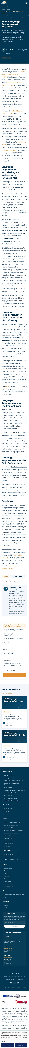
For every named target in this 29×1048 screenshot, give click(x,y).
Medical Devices (8, 868)
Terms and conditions (19, 976)
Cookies (11, 976)
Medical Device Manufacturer (11, 854)
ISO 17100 (6, 811)
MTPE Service (7, 846)
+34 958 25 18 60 (8, 957)
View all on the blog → (8, 693)
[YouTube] (18, 983)
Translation (7, 58)
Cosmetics (6, 873)
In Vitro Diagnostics (9, 884)
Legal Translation (8, 843)
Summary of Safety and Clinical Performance (12, 784)
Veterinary (6, 876)
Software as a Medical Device (11, 859)
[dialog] (14, 1039)
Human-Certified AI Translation (12, 822)
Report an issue (15, 973)
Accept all (20, 1045)
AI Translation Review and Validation (13, 830)
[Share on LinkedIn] (6, 581)
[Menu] (26, 3)
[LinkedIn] (11, 983)
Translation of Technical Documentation (14, 790)
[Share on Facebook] (14, 581)
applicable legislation (9, 150)
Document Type (7, 771)
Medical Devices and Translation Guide (14, 894)
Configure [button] (3, 1041)
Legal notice (19, 979)
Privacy (5, 976)
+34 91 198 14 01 (8, 938)
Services (5, 818)
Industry (5, 864)
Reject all (7, 1045)
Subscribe (14, 675)
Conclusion (7, 643)
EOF (3, 139)
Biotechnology (7, 878)
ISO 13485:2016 (8, 808)
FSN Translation (8, 795)
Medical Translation (9, 827)
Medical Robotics (8, 886)
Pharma (6, 870)
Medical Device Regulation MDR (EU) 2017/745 (13, 74)
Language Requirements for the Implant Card (12, 634)
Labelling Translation (9, 778)
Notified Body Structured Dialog (12, 800)
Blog (8, 9)
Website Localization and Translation (13, 780)
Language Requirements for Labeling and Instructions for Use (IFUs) (14, 625)
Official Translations (9, 841)
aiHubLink (6, 908)
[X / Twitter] (14, 983)
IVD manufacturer (8, 857)
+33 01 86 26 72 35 (8, 948)
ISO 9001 (6, 814)
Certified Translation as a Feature (12, 825)
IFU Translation (8, 775)
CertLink (6, 905)
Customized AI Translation (11, 833)
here (7, 386)
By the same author (18, 576)
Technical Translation (9, 835)
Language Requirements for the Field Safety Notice (14, 639)
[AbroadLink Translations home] (4, 2)
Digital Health (7, 881)
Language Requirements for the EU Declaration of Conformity (13, 630)
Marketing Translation (9, 838)
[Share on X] (10, 581)
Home (3, 9)
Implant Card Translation (10, 793)
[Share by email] (18, 581)
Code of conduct (10, 979)
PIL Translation (8, 787)
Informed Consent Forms (10, 798)
